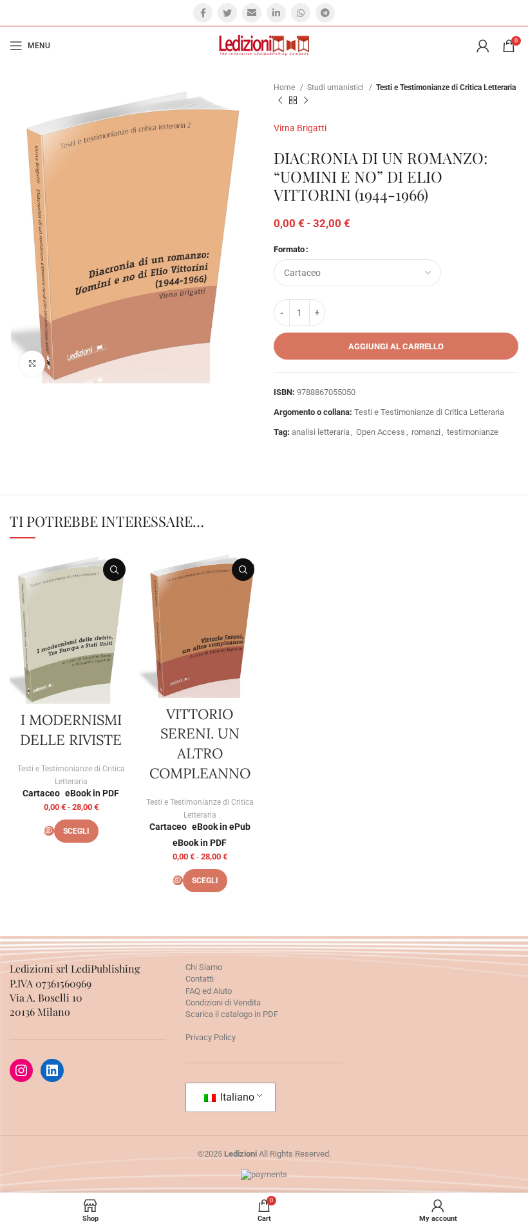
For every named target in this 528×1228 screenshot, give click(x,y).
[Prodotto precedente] (280, 101)
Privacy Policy (210, 1037)
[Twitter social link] (227, 13)
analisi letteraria (321, 432)
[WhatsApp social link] (300, 13)
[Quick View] (49, 831)
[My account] (483, 46)
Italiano (236, 1097)
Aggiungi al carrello (396, 346)
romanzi (425, 432)
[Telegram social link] (325, 13)
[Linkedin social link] (276, 13)
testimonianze (472, 432)
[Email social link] (251, 13)
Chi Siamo (203, 967)
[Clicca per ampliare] (32, 363)
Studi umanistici (336, 87)
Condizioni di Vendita (223, 1002)
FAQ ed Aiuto (208, 991)
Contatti (199, 979)
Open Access (380, 432)
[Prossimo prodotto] (305, 101)
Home (285, 87)
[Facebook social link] (202, 13)
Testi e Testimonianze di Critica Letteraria (446, 87)
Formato (289, 249)
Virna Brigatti (300, 128)
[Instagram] (21, 1070)
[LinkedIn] (52, 1070)
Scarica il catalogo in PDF (231, 1014)
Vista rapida (114, 569)
